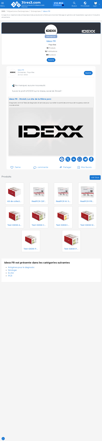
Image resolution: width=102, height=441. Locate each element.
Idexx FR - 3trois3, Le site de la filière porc (30, 99)
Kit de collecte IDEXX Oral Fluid (14, 201)
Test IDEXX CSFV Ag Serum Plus (39, 225)
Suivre (51, 60)
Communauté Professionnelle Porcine (33, 6)
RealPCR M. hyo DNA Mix (63, 201)
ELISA (11, 273)
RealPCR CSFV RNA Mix (39, 201)
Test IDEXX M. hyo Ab (87, 225)
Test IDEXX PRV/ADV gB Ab (71, 249)
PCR (10, 276)
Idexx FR (21, 70)
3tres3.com (31, 2)
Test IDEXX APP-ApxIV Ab (14, 225)
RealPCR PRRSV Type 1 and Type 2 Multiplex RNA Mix (87, 201)
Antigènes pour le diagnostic (21, 267)
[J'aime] (11, 167)
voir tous (95, 177)
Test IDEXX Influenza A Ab (63, 225)
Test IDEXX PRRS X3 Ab (31, 249)
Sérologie (12, 270)
